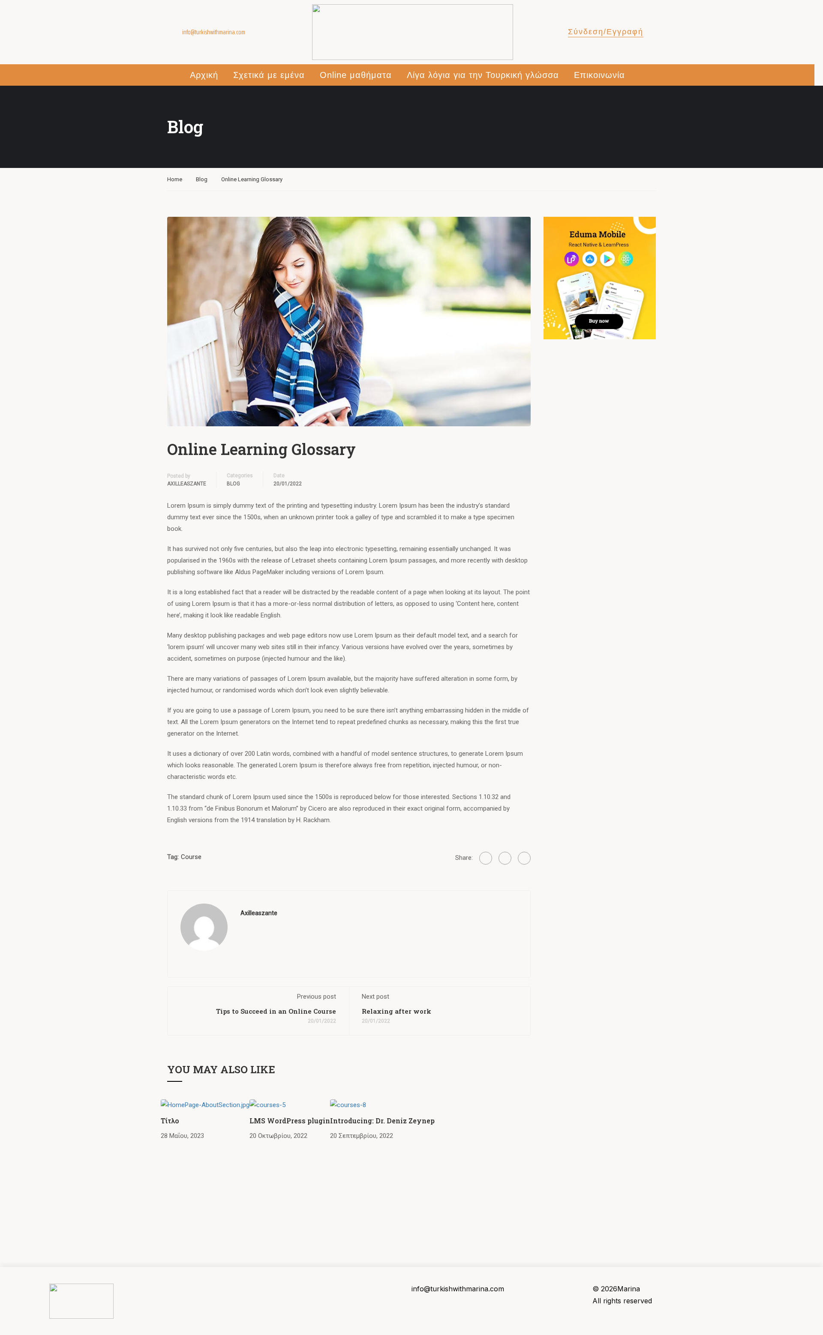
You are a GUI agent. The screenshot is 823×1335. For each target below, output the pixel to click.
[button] (605, 32)
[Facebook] (485, 858)
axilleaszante (186, 484)
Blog (201, 179)
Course (191, 857)
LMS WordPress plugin (289, 1120)
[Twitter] (505, 858)
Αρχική (204, 75)
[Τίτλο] (205, 1104)
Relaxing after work (396, 1011)
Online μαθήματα (356, 75)
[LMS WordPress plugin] (267, 1104)
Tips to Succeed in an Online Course (276, 1011)
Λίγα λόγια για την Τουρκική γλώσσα (483, 75)
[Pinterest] (524, 858)
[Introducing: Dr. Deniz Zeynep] (348, 1104)
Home (174, 179)
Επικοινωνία (599, 75)
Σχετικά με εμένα (269, 75)
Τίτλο (170, 1120)
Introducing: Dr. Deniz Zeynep (382, 1120)
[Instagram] (187, 1291)
